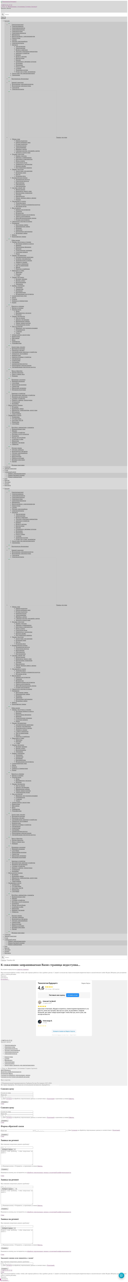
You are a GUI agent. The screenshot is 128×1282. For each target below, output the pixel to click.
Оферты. (71, 1098)
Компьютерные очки (18, 429)
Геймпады (15, 444)
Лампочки (19, 230)
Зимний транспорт (10, 468)
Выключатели (20, 196)
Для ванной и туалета (19, 201)
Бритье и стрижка (17, 308)
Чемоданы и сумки (18, 270)
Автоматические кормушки (24, 257)
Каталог (7, 21)
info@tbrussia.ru (6, 1070)
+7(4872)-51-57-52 (6, 5)
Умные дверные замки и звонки (26, 198)
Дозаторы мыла (21, 203)
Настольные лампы (22, 225)
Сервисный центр (10, 472)
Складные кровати (22, 252)
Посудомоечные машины (24, 167)
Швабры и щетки (21, 149)
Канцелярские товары (19, 236)
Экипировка (16, 75)
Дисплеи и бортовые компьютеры (26, 51)
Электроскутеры (17, 31)
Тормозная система (22, 70)
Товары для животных (19, 255)
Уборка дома (16, 139)
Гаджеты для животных (23, 259)
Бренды (6, 480)
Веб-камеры (16, 412)
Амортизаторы (20, 48)
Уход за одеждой (17, 326)
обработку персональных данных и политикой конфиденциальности (49, 1172)
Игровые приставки (18, 460)
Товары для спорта (18, 277)
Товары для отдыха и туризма (21, 242)
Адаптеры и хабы (17, 439)
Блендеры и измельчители (24, 159)
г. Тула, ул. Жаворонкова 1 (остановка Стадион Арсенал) (19, 6)
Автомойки (15, 362)
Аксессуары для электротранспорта (23, 73)
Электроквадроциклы (19, 33)
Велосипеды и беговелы (20, 451)
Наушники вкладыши (19, 390)
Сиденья (18, 68)
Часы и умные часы (18, 374)
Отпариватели (20, 330)
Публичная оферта (7, 1073)
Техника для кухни (18, 154)
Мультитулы (20, 213)
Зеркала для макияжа (22, 319)
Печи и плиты (20, 161)
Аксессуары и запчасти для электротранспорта (19, 1065)
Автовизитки (16, 359)
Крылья (18, 60)
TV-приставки (16, 418)
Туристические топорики (24, 250)
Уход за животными (22, 265)
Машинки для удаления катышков (27, 328)
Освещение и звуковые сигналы (26, 61)
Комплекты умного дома (24, 191)
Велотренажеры (21, 282)
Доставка (7, 482)
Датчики (18, 194)
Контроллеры (20, 58)
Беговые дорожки (21, 279)
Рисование (19, 291)
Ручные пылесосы (21, 144)
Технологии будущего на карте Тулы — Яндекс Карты (64, 1034)
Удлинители (16, 402)
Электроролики (9, 1062)
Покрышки (19, 65)
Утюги (18, 333)
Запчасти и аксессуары (23, 152)
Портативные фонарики (23, 247)
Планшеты (15, 436)
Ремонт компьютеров (15, 477)
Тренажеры (19, 284)
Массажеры (15, 338)
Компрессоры (16, 355)
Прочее (14, 461)
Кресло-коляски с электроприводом (23, 36)
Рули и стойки (20, 66)
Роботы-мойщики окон (23, 142)
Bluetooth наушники (18, 381)
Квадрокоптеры (21, 292)
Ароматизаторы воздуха (19, 364)
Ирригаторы (16, 336)
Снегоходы (15, 87)
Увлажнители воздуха (23, 179)
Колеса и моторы (21, 56)
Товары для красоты (18, 316)
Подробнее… (5, 979)
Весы (13, 340)
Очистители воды (21, 162)
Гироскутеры (16, 38)
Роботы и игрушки (18, 458)
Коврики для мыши (18, 442)
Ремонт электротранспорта (16, 473)
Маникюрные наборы (23, 321)
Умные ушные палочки (23, 323)
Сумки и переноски (22, 264)
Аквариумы (19, 289)
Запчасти (15, 45)
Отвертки (19, 211)
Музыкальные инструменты (25, 294)
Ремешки (15, 376)
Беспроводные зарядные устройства (23, 395)
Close (2, 1103)
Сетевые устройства (18, 398)
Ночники (19, 228)
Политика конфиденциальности (11, 1072)
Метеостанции (20, 189)
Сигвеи (14, 40)
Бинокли (18, 249)
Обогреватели (20, 184)
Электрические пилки (23, 325)
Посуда (18, 174)
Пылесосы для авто (18, 350)
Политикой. (116, 1130)
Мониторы (15, 441)
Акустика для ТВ (17, 420)
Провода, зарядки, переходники (22, 400)
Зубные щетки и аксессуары (21, 335)
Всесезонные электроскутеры (21, 86)
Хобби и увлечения (18, 285)
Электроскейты (9, 1063)
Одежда (14, 299)
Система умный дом (18, 188)
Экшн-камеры (16, 413)
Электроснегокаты (18, 43)
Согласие (9, 1098)
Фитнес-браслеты (17, 372)
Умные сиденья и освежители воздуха (28, 204)
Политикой (50, 1098)
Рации (18, 254)
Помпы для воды (21, 156)
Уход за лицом (20, 318)
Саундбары (15, 383)
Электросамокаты (17, 26)
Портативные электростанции (21, 365)
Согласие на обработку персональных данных (15, 1075)
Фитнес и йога (20, 280)
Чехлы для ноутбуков (18, 437)
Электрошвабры (21, 147)
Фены (17, 311)
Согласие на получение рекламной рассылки (15, 1077)
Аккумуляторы (20, 46)
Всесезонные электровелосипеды (22, 84)
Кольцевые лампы (21, 233)
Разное (14, 302)
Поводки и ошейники (23, 269)
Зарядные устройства (22, 53)
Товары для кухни (18, 169)
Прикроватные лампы (23, 226)
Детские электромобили (19, 41)
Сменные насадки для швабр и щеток (28, 151)
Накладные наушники (19, 388)
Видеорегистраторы (18, 348)
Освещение (15, 223)
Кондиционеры (21, 186)
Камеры (18, 55)
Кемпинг (18, 245)
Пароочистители (21, 146)
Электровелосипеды (18, 28)
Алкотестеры (16, 360)
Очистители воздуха (22, 181)
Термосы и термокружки (20, 301)
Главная (3, 960)
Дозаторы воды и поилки (24, 260)
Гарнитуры (15, 386)
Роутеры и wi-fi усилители (20, 434)
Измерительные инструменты (25, 215)
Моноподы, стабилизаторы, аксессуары (24, 410)
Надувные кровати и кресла (25, 243)
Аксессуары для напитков (24, 171)
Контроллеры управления (24, 193)
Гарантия (7, 467)
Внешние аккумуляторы (19, 397)
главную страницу (23, 969)
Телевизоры (16, 417)
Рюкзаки (18, 274)
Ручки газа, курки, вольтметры (25, 71)
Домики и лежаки (21, 262)
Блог (5, 478)
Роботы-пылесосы (21, 141)
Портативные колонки (19, 384)
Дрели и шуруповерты (23, 216)
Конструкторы (16, 456)
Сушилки (19, 331)
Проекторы (15, 422)
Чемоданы (19, 272)
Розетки (18, 199)
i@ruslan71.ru (54, 1085)
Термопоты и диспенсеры (24, 164)
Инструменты (16, 208)
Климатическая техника (19, 178)
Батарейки (15, 403)
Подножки (19, 63)
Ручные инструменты (23, 220)
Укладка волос (16, 309)
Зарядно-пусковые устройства (21, 357)
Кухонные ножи (21, 172)
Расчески (19, 314)
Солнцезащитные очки (19, 296)
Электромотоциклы (18, 29)
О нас (6, 470)
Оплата (6, 483)
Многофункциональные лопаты (26, 218)
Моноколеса (16, 34)
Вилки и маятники (22, 50)
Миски (18, 267)
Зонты (14, 297)
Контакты (7, 485)
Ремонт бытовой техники (16, 475)
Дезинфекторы (16, 343)
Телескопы (19, 287)
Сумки (18, 275)
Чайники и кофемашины (23, 157)
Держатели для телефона (20, 353)
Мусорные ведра (21, 206)
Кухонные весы (21, 176)
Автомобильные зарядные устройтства (24, 352)
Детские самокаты (18, 449)
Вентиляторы (20, 183)
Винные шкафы (21, 166)
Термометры (16, 341)
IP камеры (15, 407)
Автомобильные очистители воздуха (24, 367)
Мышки (14, 431)
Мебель (14, 235)
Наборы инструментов (23, 209)
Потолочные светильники (24, 231)
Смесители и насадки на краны (22, 221)
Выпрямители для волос (23, 313)
